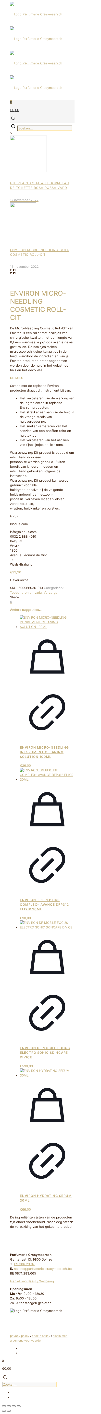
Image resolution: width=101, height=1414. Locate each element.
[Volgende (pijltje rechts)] (9, 1411)
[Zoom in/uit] (4, 1406)
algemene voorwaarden (26, 1340)
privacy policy (19, 1336)
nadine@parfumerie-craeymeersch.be (43, 1269)
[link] (11, 133)
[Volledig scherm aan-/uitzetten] (9, 1406)
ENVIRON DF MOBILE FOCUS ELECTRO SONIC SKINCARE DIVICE (45, 1052)
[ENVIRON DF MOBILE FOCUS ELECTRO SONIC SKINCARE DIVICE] (47, 927)
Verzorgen (52, 592)
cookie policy (41, 1336)
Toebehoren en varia (26, 592)
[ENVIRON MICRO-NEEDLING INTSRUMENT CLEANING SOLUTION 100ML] (47, 627)
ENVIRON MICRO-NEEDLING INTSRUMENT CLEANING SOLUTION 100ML (44, 752)
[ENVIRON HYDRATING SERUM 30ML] (47, 1075)
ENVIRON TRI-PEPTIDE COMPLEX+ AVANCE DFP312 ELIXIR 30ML (44, 904)
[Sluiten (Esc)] (19, 1406)
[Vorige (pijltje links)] (4, 1411)
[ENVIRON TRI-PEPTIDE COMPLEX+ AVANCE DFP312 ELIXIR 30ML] (47, 779)
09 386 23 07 (24, 1264)
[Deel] (14, 1406)
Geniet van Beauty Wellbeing (32, 1281)
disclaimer (60, 1336)
